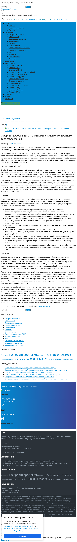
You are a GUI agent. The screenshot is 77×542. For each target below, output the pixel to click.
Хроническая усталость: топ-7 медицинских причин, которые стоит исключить (36, 370)
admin (11, 143)
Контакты (9, 99)
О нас (7, 23)
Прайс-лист (9, 94)
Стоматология (14, 45)
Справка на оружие (16, 76)
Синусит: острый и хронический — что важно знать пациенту (29, 372)
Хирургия (12, 59)
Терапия (12, 43)
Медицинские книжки (13, 343)
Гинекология (14, 37)
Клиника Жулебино (12, 119)
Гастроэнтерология (16, 34)
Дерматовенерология (17, 39)
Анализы (12, 54)
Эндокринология (61, 359)
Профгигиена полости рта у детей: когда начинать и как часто (29, 377)
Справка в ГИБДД (16, 65)
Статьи (12, 26)
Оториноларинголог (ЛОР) (19, 48)
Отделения (9, 32)
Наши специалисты (16, 28)
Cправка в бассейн (16, 90)
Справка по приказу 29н (18, 79)
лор (71, 359)
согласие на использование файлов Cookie (19, 526)
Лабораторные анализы (14, 341)
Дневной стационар (13, 325)
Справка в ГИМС (15, 70)
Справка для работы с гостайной (22, 72)
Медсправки (10, 63)
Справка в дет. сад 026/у (18, 85)
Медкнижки (9, 61)
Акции (7, 96)
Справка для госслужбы (18, 74)
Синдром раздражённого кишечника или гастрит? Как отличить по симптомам (36, 379)
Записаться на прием (11, 103)
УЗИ (10, 52)
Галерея (12, 30)
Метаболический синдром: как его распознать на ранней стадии (30, 368)
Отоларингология (11, 359)
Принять (22, 536)
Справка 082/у (14, 88)
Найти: (3, 7)
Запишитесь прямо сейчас (11, 428)
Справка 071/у (14, 68)
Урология (51, 359)
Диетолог (3, 359)
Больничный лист (16, 83)
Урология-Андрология (17, 50)
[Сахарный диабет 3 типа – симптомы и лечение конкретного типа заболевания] (38, 131)
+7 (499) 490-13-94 (43, 306)
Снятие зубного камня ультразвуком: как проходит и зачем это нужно (32, 374)
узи (73, 359)
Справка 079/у (14, 92)
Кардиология (14, 41)
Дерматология (14, 57)
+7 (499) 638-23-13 (33, 20)
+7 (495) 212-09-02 (61, 20)
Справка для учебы (16, 81)
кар (68, 359)
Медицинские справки (14, 345)
